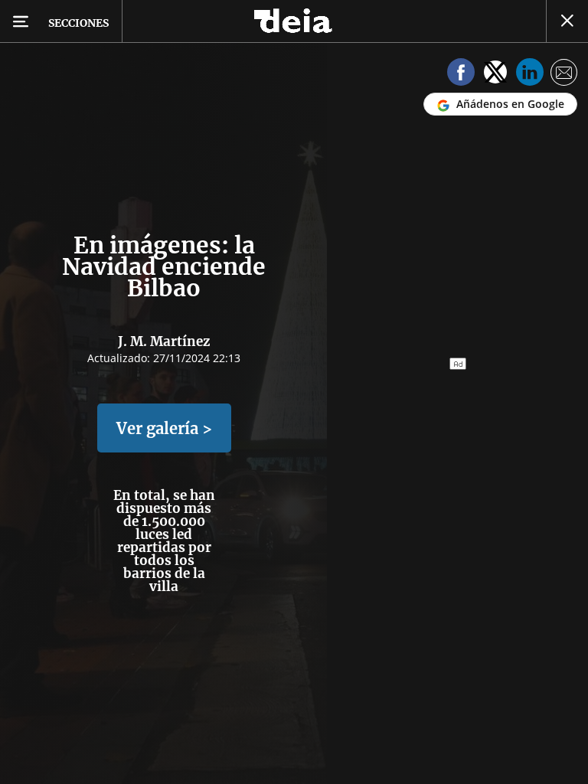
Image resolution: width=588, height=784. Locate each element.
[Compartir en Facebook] (461, 74)
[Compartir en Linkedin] (530, 74)
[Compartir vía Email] (564, 74)
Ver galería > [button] (164, 428)
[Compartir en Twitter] (495, 74)
